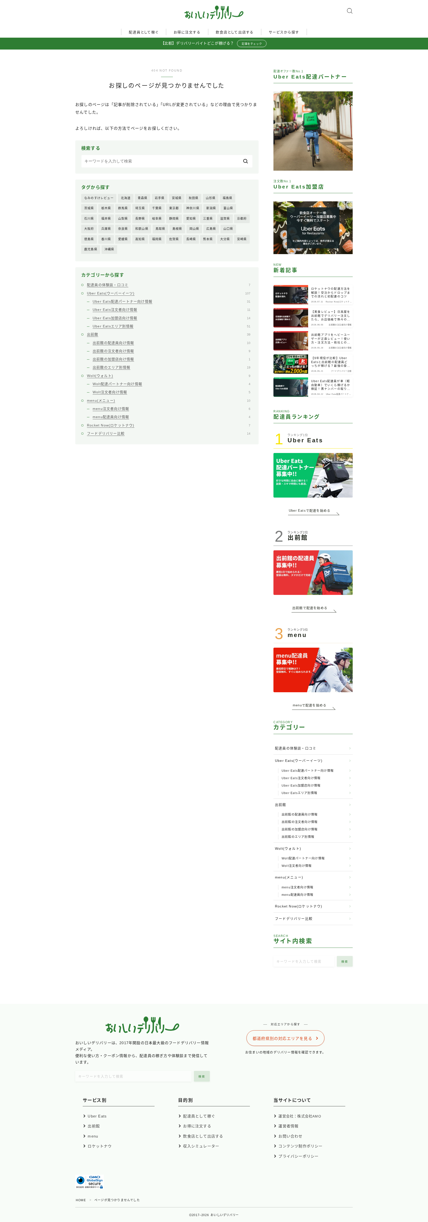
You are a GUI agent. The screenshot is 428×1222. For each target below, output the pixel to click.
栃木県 (106, 208)
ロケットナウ (100, 1146)
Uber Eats (97, 1116)
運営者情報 (288, 1126)
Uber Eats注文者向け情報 (171, 310)
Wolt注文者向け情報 (171, 392)
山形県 (211, 198)
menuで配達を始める (309, 705)
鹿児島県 (90, 249)
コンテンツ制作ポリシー (300, 1146)
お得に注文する (187, 32)
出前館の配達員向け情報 (171, 343)
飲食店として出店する (235, 32)
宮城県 (177, 198)
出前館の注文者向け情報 (171, 351)
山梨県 (123, 218)
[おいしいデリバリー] (214, 12)
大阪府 (89, 229)
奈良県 (123, 229)
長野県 (140, 218)
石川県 (89, 218)
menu (93, 1136)
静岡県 (174, 218)
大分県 (225, 239)
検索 (345, 961)
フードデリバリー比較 (168, 433)
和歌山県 (141, 229)
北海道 (126, 198)
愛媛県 (123, 239)
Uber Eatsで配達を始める (309, 510)
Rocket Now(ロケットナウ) (168, 425)
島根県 (177, 229)
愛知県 (191, 218)
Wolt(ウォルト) (168, 376)
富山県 (228, 208)
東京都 (174, 208)
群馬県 (123, 208)
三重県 (208, 218)
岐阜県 (157, 218)
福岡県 (157, 239)
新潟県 (211, 208)
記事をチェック (252, 43)
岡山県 (194, 229)
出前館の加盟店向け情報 (171, 359)
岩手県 (160, 198)
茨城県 (89, 208)
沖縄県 (109, 249)
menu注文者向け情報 (171, 409)
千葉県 (157, 208)
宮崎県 (242, 239)
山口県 (228, 229)
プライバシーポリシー (298, 1156)
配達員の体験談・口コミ (168, 285)
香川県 (106, 239)
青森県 (143, 198)
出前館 (168, 334)
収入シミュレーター (201, 1146)
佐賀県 (174, 239)
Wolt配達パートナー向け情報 (171, 384)
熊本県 (208, 239)
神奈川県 (192, 208)
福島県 (228, 198)
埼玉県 (140, 208)
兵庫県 (106, 229)
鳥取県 (160, 229)
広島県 (211, 229)
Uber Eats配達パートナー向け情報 (171, 301)
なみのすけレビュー (99, 198)
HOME (81, 1200)
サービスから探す (284, 32)
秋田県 (194, 198)
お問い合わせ (290, 1136)
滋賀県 (225, 218)
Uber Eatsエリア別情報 (171, 326)
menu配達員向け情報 (171, 417)
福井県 (106, 218)
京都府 (242, 218)
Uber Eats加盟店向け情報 (171, 318)
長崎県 (191, 239)
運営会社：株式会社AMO (299, 1116)
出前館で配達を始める (309, 608)
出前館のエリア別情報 (171, 367)
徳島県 (89, 239)
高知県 (140, 239)
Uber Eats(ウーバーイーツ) (168, 293)
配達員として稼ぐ (144, 32)
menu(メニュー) (168, 400)
